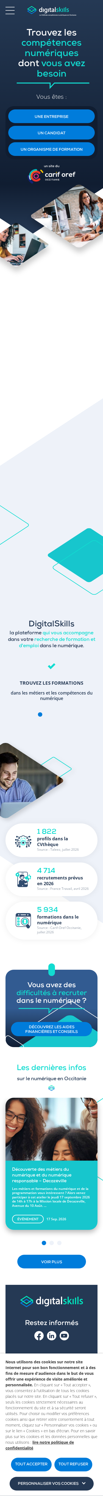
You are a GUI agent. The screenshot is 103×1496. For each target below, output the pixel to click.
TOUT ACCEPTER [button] (31, 1464)
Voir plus (51, 1262)
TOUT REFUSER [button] (73, 1464)
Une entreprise (51, 117)
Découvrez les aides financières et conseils (51, 1030)
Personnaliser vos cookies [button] (48, 1484)
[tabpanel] (51, 680)
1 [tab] (40, 714)
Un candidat (51, 133)
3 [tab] (55, 714)
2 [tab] (48, 714)
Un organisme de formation (52, 150)
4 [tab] (63, 714)
